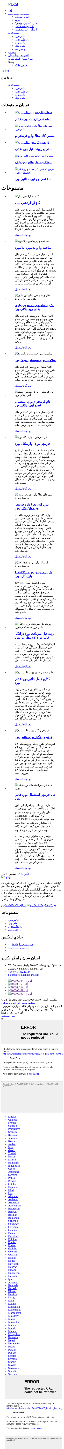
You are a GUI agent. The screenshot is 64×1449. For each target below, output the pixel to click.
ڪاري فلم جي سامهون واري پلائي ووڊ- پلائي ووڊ (34, 307)
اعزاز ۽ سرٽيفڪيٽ (26, 29)
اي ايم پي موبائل (10, 1002)
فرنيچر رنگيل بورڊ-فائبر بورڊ (33, 737)
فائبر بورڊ (20, 36)
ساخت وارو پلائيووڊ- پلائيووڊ (33, 247)
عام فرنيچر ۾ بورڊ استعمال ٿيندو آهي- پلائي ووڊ (33, 403)
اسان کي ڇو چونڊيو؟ (26, 23)
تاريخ (17, 19)
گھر (10, 10)
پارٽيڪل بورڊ (22, 39)
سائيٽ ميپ (28, 1002)
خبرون (12, 52)
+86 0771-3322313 (18, 971)
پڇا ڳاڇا (26, 235)
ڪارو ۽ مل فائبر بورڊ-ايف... (33, 162)
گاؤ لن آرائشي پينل (27, 203)
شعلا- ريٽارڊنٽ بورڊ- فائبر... (33, 119)
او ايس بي (20, 49)
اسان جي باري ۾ (18, 13)
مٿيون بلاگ (21, 65)
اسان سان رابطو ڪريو (20, 58)
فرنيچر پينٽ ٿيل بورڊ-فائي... (33, 149)
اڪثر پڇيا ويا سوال (18, 55)
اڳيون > (24, 873)
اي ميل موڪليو (9, 1015)
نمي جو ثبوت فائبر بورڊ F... (33, 179)
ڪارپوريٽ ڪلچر (24, 26)
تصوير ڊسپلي (22, 16)
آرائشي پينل (21, 45)
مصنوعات (13, 32)
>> (18, 873)
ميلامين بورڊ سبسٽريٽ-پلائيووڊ (35, 360)
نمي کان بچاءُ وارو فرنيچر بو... (35, 135)
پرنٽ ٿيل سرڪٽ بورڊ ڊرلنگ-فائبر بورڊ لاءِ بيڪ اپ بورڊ (34, 635)
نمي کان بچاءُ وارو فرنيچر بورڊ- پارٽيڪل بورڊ (32, 506)
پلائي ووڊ (20, 42)
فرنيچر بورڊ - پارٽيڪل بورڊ (32, 443)
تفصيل (18, 235)
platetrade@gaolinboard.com (23, 974)
